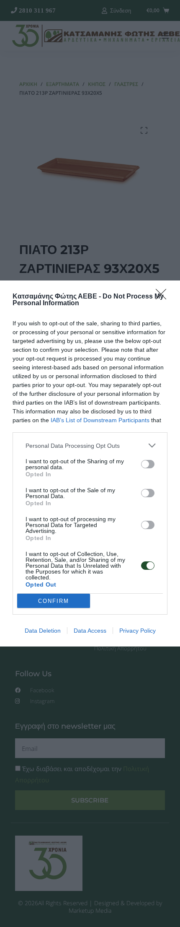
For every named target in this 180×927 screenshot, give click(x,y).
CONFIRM (53, 601)
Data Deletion (43, 630)
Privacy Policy (137, 630)
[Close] (164, 297)
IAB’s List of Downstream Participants (100, 420)
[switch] (147, 464)
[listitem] (90, 445)
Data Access (90, 630)
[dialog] (90, 463)
